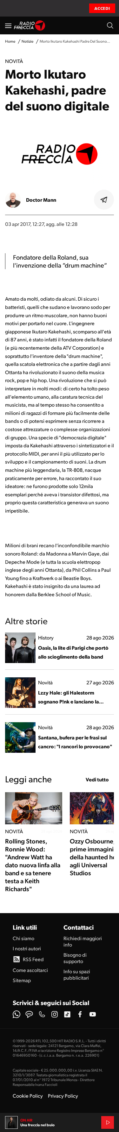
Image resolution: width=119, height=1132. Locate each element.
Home (10, 41)
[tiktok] (67, 1014)
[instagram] (54, 1014)
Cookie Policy (28, 1095)
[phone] (42, 1014)
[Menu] (8, 25)
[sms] (29, 1014)
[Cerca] (110, 25)
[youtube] (92, 1014)
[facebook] (80, 1014)
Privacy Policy (63, 1095)
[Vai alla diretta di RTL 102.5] (107, 1122)
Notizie (27, 41)
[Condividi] (104, 199)
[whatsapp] (16, 1014)
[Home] (29, 25)
